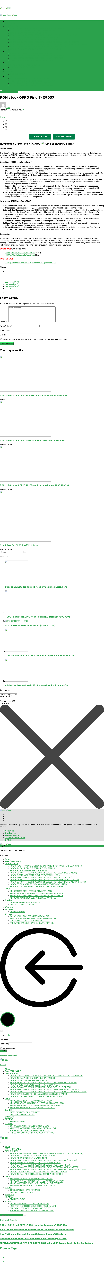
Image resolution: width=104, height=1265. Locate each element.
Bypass (8, 76)
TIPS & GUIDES (11, 26)
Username (4, 1039)
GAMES (8, 63)
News (7, 21)
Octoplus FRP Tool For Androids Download (29, 79)
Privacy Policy (12, 835)
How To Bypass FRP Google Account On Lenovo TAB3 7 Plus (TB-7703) (41, 40)
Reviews (9, 72)
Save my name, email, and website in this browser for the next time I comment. (35, 339)
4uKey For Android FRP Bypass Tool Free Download (33, 81)
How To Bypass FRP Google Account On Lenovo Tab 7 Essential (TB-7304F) (43, 35)
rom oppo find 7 (11, 284)
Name (3, 326)
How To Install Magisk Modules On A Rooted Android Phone (36, 49)
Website (3, 335)
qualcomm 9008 (12, 282)
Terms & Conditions (15, 838)
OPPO (2, 92)
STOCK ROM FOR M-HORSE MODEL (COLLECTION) (30, 625)
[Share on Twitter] (54, 124)
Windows (9, 69)
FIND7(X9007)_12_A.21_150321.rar (20, 255)
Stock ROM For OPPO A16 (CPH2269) (19, 545)
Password (4, 1044)
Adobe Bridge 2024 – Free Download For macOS (31, 54)
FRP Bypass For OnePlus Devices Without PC (30, 83)
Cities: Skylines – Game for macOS (25, 65)
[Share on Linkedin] (54, 129)
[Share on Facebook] (54, 121)
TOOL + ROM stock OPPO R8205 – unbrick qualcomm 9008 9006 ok (34, 485)
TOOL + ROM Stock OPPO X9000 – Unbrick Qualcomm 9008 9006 (33, 395)
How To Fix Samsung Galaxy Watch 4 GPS (28, 33)
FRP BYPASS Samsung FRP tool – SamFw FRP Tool (32, 85)
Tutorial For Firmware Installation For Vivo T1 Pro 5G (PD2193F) (33, 1238)
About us (9, 831)
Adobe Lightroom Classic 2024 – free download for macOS (36, 58)
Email (3, 330)
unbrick (8, 288)
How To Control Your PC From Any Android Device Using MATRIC (38, 47)
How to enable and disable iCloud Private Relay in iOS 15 (35, 38)
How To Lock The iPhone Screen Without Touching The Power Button (37, 1229)
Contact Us (10, 833)
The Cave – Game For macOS (22, 67)
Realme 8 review (17, 74)
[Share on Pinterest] (54, 127)
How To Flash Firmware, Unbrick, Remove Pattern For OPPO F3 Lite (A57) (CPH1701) (46, 28)
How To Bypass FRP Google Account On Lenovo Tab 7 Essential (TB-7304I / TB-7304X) (48, 44)
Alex (8, 108)
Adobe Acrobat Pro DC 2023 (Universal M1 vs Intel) (33, 60)
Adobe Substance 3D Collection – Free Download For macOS (37, 56)
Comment (4, 322)
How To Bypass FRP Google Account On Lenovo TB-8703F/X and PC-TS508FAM (44, 42)
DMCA (8, 840)
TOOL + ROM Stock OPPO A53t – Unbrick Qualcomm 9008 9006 (32, 440)
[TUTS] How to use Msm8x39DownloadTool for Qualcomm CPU (30, 263)
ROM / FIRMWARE (13, 24)
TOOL (7, 51)
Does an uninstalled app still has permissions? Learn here (36, 587)
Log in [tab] (7, 1035)
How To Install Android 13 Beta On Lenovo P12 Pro (32, 31)
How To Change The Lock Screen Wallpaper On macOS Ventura (33, 1234)
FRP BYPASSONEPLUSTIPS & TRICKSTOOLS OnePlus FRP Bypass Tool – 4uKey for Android (46, 1243)
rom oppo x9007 (12, 286)
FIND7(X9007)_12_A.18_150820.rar (20, 253)
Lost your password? (8, 1055)
